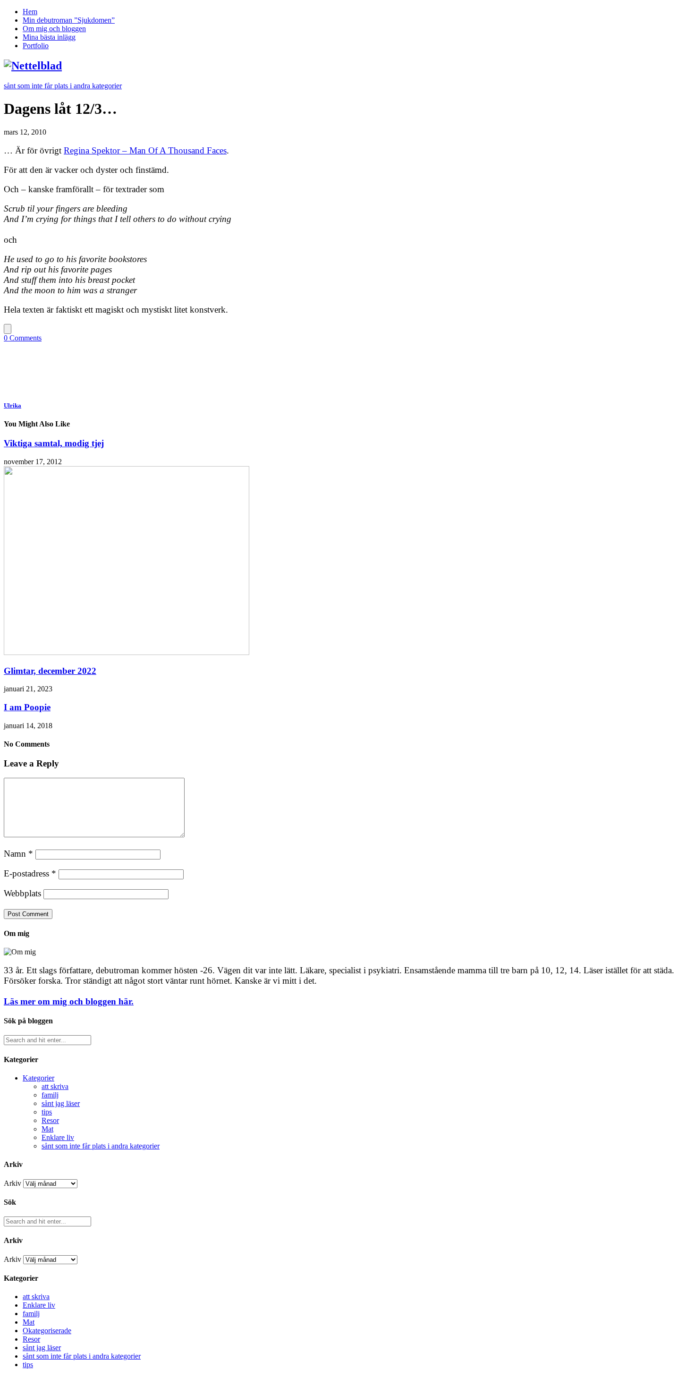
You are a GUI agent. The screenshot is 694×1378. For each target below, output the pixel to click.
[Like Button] (7, 329)
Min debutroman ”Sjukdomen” (69, 20)
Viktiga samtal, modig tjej (54, 443)
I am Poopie (27, 707)
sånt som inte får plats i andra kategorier (63, 86)
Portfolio (36, 46)
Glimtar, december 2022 (50, 671)
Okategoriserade (47, 1331)
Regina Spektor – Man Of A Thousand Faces (145, 150)
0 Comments (23, 338)
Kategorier (38, 1078)
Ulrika (12, 405)
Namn (18, 854)
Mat (47, 1129)
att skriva (55, 1086)
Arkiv (12, 1183)
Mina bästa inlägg (49, 37)
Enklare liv (58, 1137)
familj (50, 1095)
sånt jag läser (61, 1103)
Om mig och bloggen (54, 29)
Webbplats (22, 893)
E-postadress (30, 873)
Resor (50, 1120)
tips (47, 1112)
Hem (30, 12)
